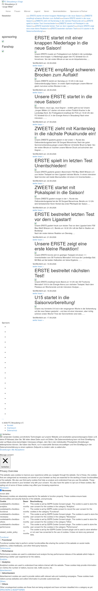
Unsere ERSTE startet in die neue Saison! (63, 99)
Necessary (6, 490)
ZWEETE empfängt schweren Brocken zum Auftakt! (59, 16)
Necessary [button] (4, 487)
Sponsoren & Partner (78, 11)
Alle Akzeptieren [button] (17, 449)
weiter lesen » (38, 65)
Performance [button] (5, 548)
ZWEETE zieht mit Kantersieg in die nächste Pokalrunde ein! (59, 20)
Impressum (11, 428)
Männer (27, 11)
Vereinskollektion (59, 11)
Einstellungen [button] (5, 449)
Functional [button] (4, 537)
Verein (46, 11)
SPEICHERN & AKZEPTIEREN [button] (12, 589)
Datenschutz (12, 430)
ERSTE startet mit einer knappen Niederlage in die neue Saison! (56, 15)
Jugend (37, 11)
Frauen (17, 11)
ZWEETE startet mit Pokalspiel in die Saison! (59, 190)
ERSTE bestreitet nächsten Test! (64, 28)
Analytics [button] (3, 559)
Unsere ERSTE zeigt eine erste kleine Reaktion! (61, 246)
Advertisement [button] (6, 570)
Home (8, 11)
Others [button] (2, 581)
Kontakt (10, 425)
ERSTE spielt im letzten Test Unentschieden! (63, 163)
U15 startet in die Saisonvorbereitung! (55, 299)
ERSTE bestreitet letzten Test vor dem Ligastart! (54, 26)
